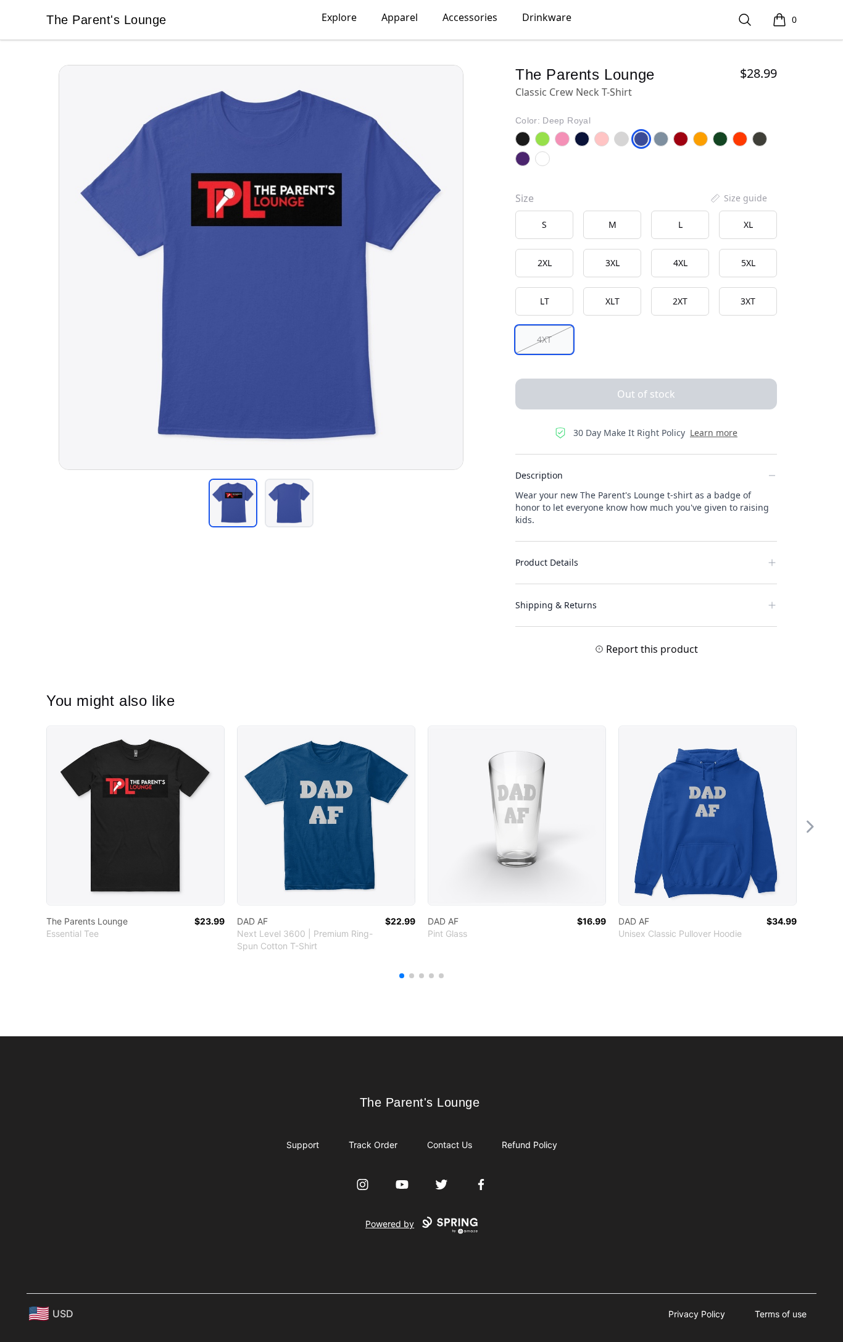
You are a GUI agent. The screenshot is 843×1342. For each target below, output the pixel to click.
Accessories (469, 17)
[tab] (233, 503)
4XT (544, 339)
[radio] (544, 225)
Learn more (713, 432)
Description (539, 475)
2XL (545, 263)
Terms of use (781, 1314)
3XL (612, 263)
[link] (135, 815)
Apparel (399, 17)
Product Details (546, 562)
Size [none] (524, 198)
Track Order (373, 1144)
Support (302, 1144)
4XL (680, 263)
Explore (339, 17)
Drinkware (546, 17)
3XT (748, 301)
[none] (738, 198)
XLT (612, 301)
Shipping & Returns (556, 605)
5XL (748, 263)
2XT (680, 301)
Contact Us (449, 1144)
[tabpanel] (261, 267)
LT (544, 301)
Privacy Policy (696, 1314)
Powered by (389, 1223)
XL (748, 224)
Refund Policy (529, 1144)
